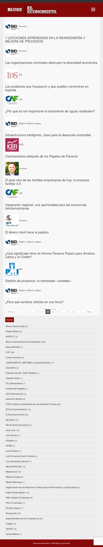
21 (42, 312)
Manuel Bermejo (13, 466)
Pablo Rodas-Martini (15, 492)
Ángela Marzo (12, 331)
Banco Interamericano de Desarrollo (23, 341)
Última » (90, 312)
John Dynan (11, 435)
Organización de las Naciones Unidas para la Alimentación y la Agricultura (41, 487)
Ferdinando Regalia (15, 388)
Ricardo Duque (13, 508)
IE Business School (15, 414)
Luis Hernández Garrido (17, 461)
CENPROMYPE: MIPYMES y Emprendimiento (28, 362)
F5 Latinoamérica (14, 383)
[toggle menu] (93, 9)
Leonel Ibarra (12, 450)
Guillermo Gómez (14, 398)
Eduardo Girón (13, 378)
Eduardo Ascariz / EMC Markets (21, 372)
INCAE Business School (17, 424)
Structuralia (11, 513)
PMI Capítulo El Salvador (18, 497)
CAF (8, 352)
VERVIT (10, 528)
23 (53, 312)
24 (58, 312)
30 (68, 312)
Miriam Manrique (14, 482)
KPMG (9, 445)
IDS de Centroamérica (16, 409)
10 (27, 312)
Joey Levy (10, 430)
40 (73, 312)
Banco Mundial (13, 346)
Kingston (10, 440)
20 (37, 312)
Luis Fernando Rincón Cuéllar (20, 456)
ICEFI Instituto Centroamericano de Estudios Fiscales (31, 404)
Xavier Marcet (12, 533)
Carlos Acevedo (13, 357)
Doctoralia (11, 367)
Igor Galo (10, 419)
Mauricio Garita (13, 476)
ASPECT (10, 336)
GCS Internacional (14, 393)
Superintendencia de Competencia (22, 518)
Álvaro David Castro (15, 326)
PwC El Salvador (14, 502)
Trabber (9, 523)
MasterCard (11, 471)
